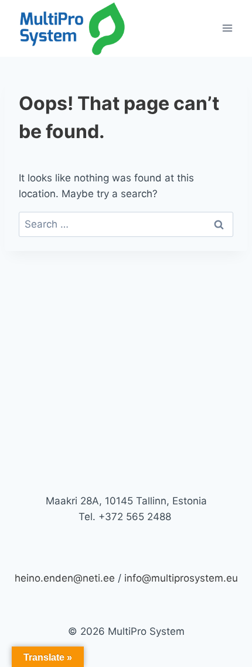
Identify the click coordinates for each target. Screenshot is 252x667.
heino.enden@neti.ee (65, 578)
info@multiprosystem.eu (181, 578)
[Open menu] (227, 28)
